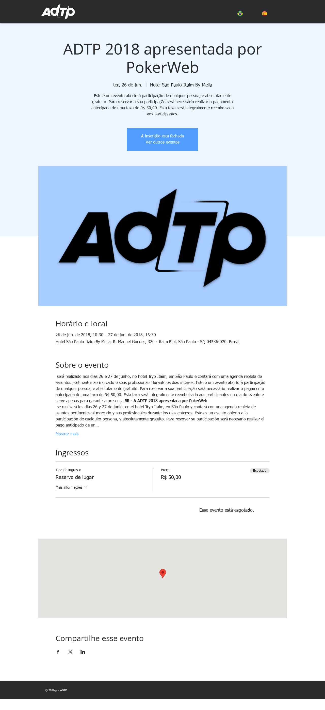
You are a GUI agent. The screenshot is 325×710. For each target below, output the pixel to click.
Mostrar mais (67, 434)
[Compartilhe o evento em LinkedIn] (82, 652)
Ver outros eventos (163, 142)
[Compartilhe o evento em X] (70, 652)
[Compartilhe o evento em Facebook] (58, 652)
